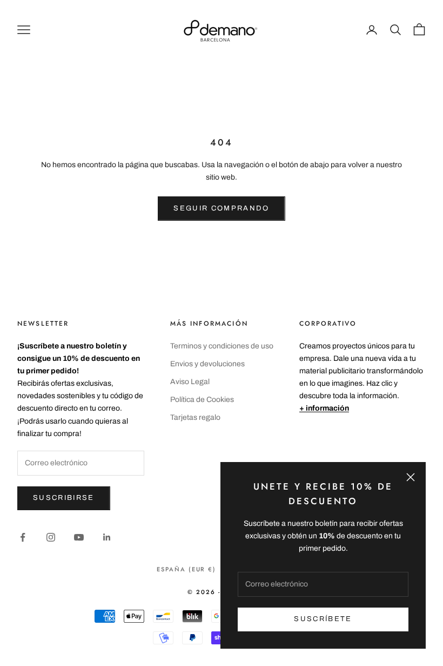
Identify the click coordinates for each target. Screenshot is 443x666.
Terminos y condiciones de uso (221, 346)
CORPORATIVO (328, 323)
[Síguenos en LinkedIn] (107, 537)
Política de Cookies (202, 399)
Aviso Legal (190, 382)
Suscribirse (64, 498)
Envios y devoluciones (207, 364)
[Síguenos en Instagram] (50, 537)
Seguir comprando (221, 208)
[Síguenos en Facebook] (22, 537)
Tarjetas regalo (195, 417)
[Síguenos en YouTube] (78, 537)
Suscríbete (323, 619)
